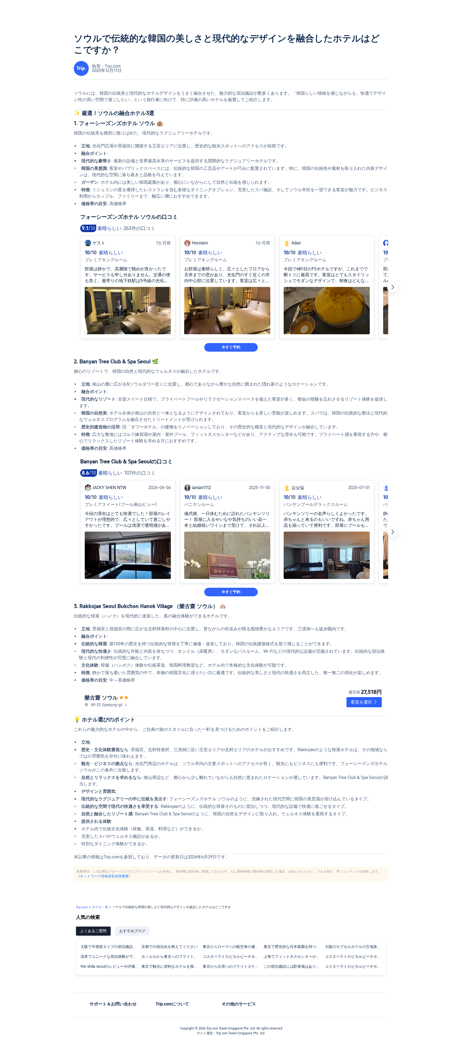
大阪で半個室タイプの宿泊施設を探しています (110, 946)
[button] (364, 702)
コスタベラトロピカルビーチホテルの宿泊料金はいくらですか (355, 956)
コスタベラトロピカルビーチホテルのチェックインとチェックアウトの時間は (233, 956)
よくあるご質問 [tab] (93, 931)
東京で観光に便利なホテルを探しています (171, 966)
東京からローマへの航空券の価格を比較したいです (233, 946)
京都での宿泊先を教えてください (169, 946)
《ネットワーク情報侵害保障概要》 (104, 876)
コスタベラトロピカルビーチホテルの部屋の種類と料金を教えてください (355, 966)
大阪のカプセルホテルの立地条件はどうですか (355, 946)
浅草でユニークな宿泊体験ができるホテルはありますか (110, 956)
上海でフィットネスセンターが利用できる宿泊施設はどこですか (294, 956)
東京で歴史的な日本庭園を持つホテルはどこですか (294, 946)
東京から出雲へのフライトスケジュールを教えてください (233, 966)
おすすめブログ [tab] (132, 931)
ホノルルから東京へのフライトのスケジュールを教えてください (171, 956)
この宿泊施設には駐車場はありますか (294, 966)
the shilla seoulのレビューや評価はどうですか (110, 966)
